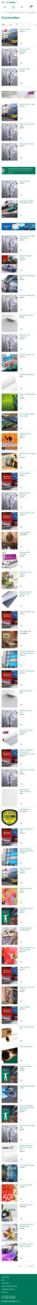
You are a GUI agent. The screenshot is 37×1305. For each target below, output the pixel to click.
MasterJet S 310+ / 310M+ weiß (27, 1127)
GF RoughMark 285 (25, 632)
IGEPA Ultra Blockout (26, 1047)
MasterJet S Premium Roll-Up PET (26, 731)
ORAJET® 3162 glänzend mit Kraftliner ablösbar (27, 652)
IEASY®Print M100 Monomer (25, 435)
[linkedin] (6, 1297)
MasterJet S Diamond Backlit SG (26, 909)
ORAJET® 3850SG (25, 473)
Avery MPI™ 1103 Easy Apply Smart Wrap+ (26, 1245)
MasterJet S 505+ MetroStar (25, 494)
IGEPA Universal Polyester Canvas (25, 791)
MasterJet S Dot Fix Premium (26, 573)
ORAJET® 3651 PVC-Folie (27, 355)
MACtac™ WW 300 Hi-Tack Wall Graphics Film (27, 949)
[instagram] (13, 1297)
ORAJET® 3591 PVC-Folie (27, 513)
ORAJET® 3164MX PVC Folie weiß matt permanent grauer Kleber (27, 752)
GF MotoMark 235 (25, 810)
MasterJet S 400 (24, 181)
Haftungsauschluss (8, 1289)
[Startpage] (19, 2)
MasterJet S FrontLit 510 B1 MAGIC (27, 988)
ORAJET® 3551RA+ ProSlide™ (25, 870)
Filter (3, 25)
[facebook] (3, 1297)
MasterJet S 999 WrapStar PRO (27, 277)
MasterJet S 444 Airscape (27, 296)
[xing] (10, 1297)
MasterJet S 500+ (25, 69)
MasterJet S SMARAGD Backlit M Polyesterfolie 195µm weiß (27, 1108)
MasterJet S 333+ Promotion (25, 336)
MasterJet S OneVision (26, 315)
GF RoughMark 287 (25, 533)
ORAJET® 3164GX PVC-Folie (26, 830)
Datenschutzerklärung (9, 1286)
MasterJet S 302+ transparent (25, 553)
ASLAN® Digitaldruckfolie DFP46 (27, 1087)
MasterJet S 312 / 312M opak (27, 771)
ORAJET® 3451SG (25, 1007)
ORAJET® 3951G (24, 968)
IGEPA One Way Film (26, 691)
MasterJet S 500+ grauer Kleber (27, 125)
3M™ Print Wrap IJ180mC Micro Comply (27, 415)
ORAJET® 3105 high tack (27, 671)
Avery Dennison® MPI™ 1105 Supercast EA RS (27, 202)
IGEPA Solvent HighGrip (27, 375)
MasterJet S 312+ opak (26, 144)
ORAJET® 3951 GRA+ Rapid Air (26, 257)
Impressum (5, 1283)
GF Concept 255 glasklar (27, 1165)
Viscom (2, 13)
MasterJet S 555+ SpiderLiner (25, 50)
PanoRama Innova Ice (26, 1205)
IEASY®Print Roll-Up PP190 (26, 890)
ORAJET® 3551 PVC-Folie (27, 104)
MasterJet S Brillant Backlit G (26, 1067)
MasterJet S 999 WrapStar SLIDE (27, 395)
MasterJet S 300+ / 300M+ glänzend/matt (27, 237)
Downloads (5, 1277)
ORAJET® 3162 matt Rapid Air (27, 455)
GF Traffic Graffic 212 (26, 928)
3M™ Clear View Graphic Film (27, 1028)
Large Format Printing (16, 13)
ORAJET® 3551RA (25, 30)
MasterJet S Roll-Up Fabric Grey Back (26, 593)
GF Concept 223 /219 (26, 1185)
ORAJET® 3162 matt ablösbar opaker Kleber (27, 850)
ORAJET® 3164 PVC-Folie (27, 612)
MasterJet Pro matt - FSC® (26, 712)
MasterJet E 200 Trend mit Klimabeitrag (26, 1226)
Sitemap (4, 1292)
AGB (3, 1280)
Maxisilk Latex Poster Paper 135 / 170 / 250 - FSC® (26, 1147)
